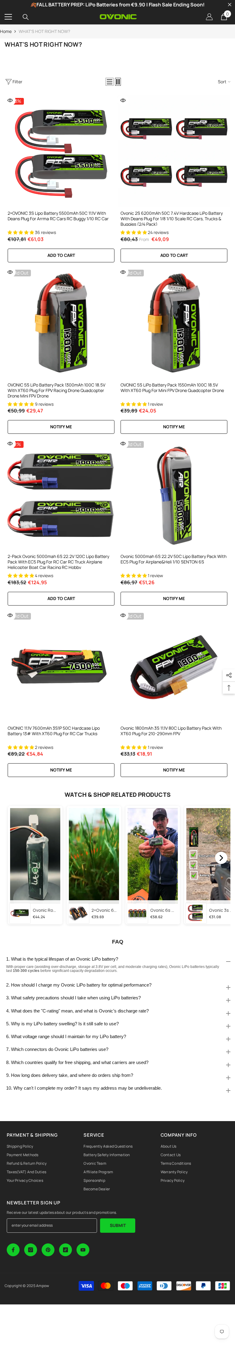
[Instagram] (30, 1249)
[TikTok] (65, 1249)
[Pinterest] (48, 1249)
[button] (110, 82)
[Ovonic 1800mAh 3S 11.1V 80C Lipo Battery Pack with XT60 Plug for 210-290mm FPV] (174, 666)
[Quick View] (10, 100)
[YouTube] (82, 1249)
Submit (118, 1225)
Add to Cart (174, 255)
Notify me (61, 427)
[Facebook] (13, 1249)
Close (229, 4)
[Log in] (209, 16)
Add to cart (61, 255)
